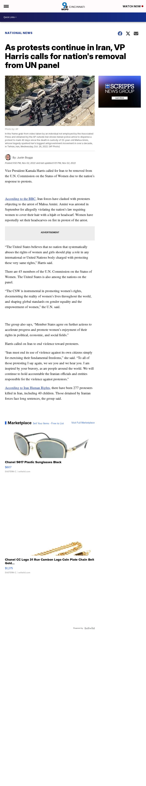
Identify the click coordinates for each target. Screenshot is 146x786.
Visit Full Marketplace (83, 423)
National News (19, 33)
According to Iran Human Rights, (28, 387)
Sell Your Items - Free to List (48, 423)
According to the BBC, (20, 198)
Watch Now (132, 6)
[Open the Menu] (6, 6)
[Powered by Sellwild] (89, 628)
